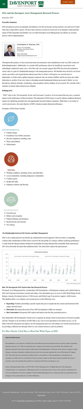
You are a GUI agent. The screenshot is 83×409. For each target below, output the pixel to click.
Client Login (68, 2)
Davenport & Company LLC (26, 400)
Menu (4, 4)
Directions (41, 395)
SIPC (54, 400)
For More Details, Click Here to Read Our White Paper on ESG (30, 331)
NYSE (44, 400)
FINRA (49, 400)
